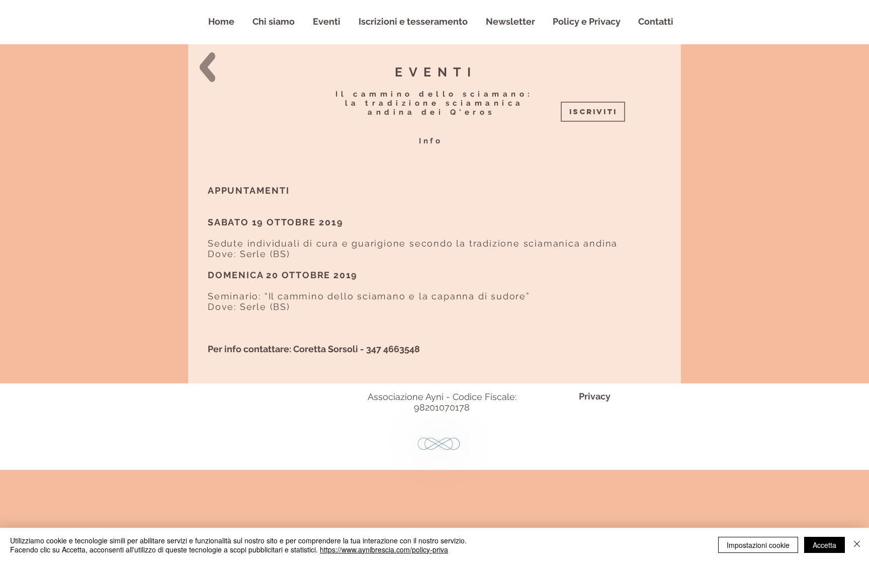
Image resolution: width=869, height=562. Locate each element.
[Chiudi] (857, 545)
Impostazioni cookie (758, 545)
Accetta (824, 545)
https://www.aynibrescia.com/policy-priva (384, 549)
